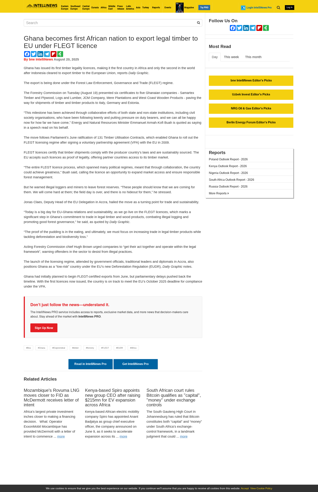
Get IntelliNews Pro (135, 364)
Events (168, 7)
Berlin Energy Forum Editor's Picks (251, 122)
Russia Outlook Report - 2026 (228, 186)
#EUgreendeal (58, 348)
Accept (245, 488)
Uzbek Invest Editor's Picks (251, 94)
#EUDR (119, 348)
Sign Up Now (44, 328)
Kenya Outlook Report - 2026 (228, 166)
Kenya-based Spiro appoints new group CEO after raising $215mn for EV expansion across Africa (112, 397)
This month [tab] (253, 57)
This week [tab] (231, 57)
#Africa (133, 348)
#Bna (28, 348)
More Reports (218, 193)
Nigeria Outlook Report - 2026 (228, 172)
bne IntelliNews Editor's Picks (251, 80)
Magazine (189, 7)
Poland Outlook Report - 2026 (228, 159)
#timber (75, 348)
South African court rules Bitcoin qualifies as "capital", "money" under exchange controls (173, 397)
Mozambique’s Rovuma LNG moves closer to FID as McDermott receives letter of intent (52, 397)
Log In (290, 7)
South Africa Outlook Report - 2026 (231, 179)
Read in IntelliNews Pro (90, 364)
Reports (156, 7)
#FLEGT (105, 348)
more (61, 436)
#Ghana (41, 348)
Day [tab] (215, 57)
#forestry (90, 348)
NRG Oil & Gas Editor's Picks (251, 108)
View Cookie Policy (261, 488)
